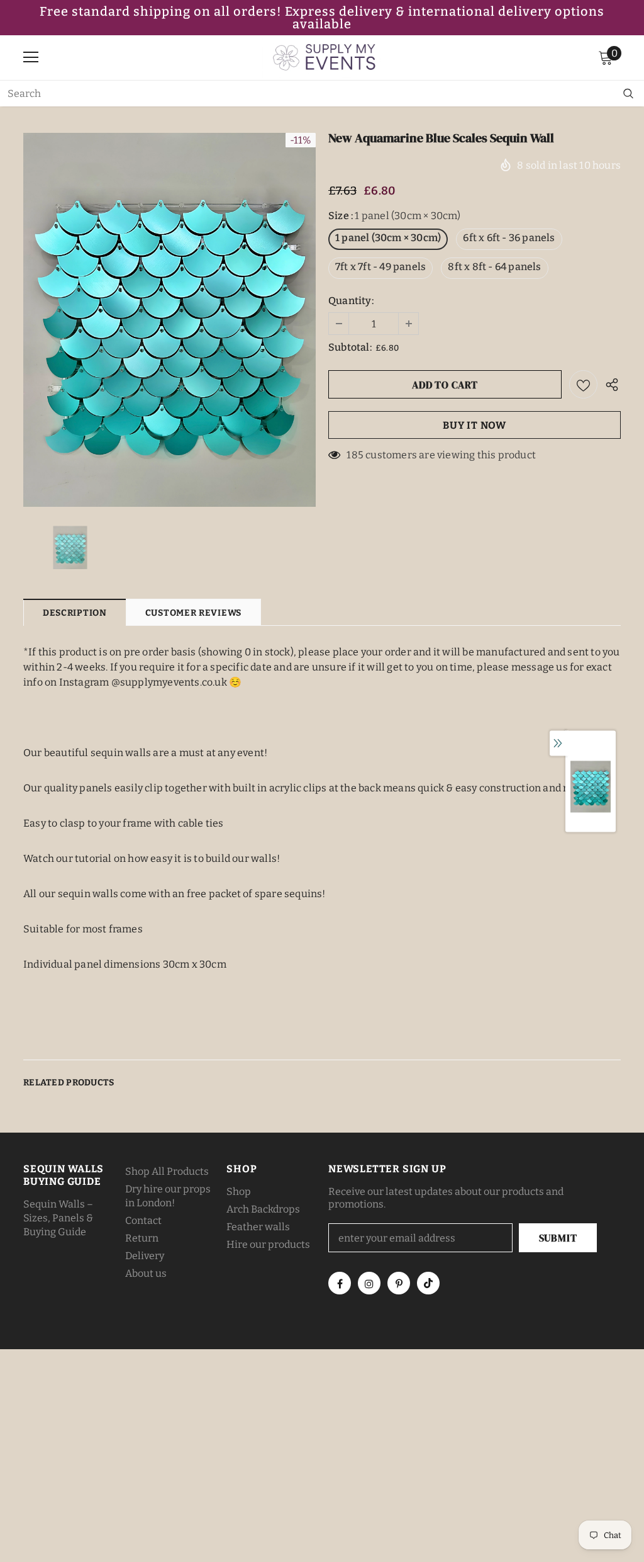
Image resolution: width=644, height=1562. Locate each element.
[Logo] (325, 57)
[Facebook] (339, 1283)
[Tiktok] (428, 1283)
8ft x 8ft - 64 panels (494, 267)
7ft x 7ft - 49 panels (380, 267)
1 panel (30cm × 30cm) (388, 238)
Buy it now (474, 425)
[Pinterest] (398, 1283)
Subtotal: (350, 347)
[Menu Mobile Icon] (30, 57)
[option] (169, 320)
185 (355, 455)
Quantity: (351, 301)
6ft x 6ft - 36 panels (509, 238)
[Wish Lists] (583, 384)
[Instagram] (369, 1283)
